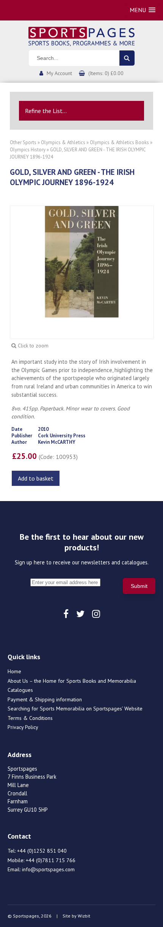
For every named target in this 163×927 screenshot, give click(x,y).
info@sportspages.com (48, 869)
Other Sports (23, 142)
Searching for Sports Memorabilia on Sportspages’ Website (75, 708)
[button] (142, 10)
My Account (59, 73)
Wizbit (84, 916)
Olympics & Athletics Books (119, 142)
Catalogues (20, 690)
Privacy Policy (23, 727)
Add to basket (35, 478)
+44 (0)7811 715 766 (50, 860)
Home (14, 671)
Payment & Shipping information (45, 699)
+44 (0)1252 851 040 (42, 850)
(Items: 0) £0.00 (106, 73)
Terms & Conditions (30, 718)
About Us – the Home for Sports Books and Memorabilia (72, 680)
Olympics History (27, 149)
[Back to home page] (81, 35)
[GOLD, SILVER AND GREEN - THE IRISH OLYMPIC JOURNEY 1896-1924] (82, 261)
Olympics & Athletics (63, 142)
